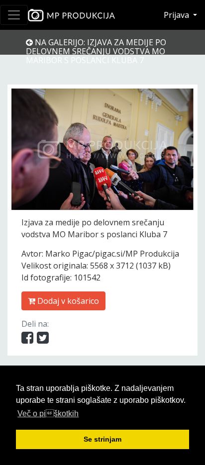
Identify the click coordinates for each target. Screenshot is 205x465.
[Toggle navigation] (14, 15)
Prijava (177, 14)
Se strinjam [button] (102, 439)
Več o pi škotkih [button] (48, 413)
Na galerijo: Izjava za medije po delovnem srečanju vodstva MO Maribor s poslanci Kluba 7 (96, 51)
